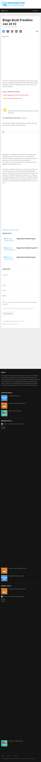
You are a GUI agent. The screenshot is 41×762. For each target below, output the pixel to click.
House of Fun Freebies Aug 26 (16, 596)
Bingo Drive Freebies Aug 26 (16, 741)
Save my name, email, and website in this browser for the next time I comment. (19, 303)
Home (2, 755)
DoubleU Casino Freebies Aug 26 (17, 589)
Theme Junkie (31, 758)
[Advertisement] (20, 59)
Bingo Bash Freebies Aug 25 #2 (27, 248)
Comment (5, 275)
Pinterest (21, 31)
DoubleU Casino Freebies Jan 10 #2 (14, 321)
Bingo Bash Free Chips (14, 396)
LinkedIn (16, 31)
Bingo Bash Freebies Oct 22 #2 (16, 576)
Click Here (24, 118)
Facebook (8, 31)
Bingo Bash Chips (14, 230)
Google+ (12, 31)
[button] (4, 10)
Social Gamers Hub (15, 758)
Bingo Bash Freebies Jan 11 (10, 324)
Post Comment (8, 313)
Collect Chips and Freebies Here (13, 98)
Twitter (3, 31)
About (8, 755)
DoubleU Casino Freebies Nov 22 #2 (18, 568)
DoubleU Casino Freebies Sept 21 (17, 403)
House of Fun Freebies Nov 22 (16, 424)
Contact (15, 755)
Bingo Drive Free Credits (15, 411)
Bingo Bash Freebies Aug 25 (26, 257)
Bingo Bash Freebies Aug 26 (26, 239)
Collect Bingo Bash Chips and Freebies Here (16, 95)
